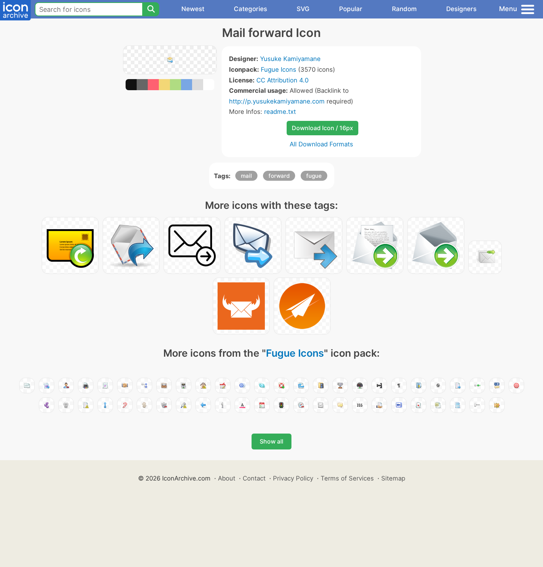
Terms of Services (347, 478)
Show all (271, 441)
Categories (250, 9)
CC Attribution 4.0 (282, 80)
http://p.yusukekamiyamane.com (277, 101)
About (226, 478)
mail (246, 175)
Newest (192, 9)
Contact (254, 478)
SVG (303, 9)
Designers (461, 9)
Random (404, 9)
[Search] (150, 9)
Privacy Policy (293, 478)
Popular (350, 9)
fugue (314, 175)
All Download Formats (321, 144)
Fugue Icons (278, 69)
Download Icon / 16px (322, 128)
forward (279, 175)
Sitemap (393, 478)
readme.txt (280, 111)
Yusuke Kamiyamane (290, 58)
